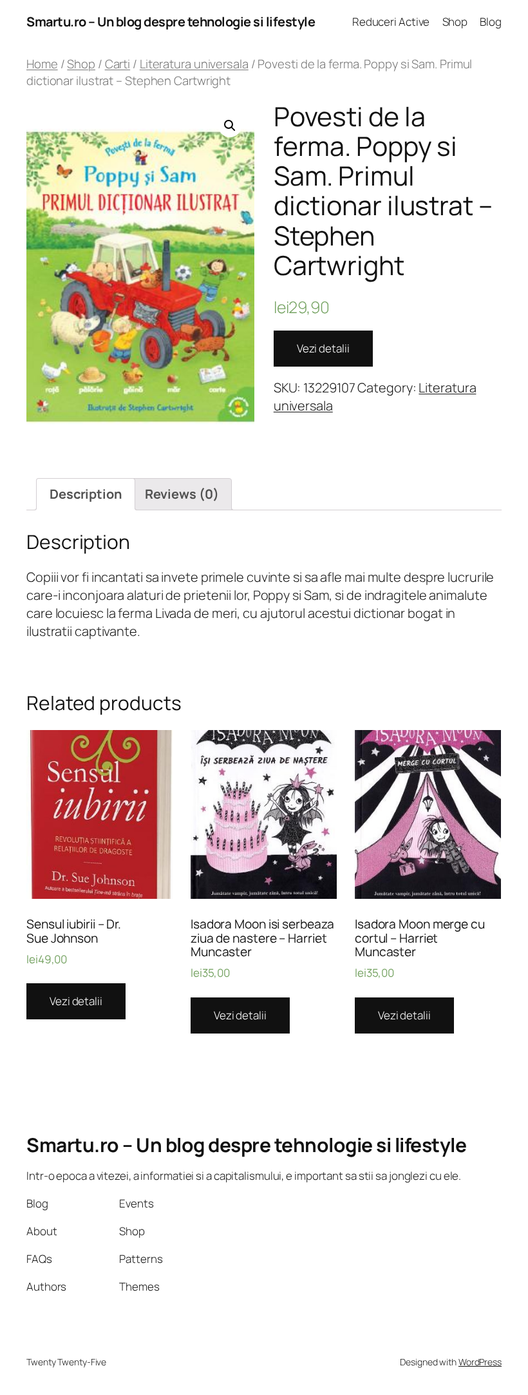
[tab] (85, 494)
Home (42, 63)
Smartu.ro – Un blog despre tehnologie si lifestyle (170, 21)
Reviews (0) (182, 494)
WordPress (480, 1362)
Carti (118, 63)
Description (86, 494)
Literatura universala (194, 63)
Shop (81, 63)
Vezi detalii (323, 348)
